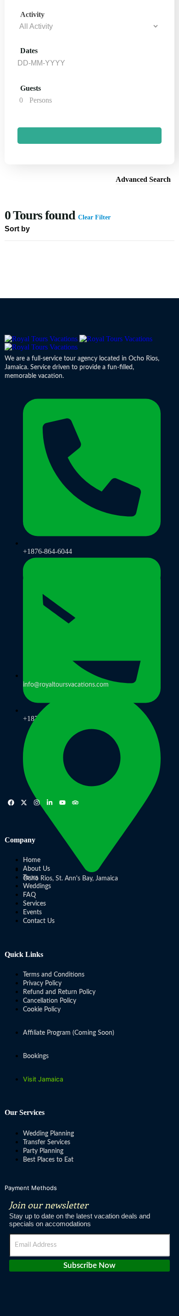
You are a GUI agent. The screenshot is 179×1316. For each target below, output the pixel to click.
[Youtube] (62, 802)
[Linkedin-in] (49, 802)
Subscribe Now (89, 1265)
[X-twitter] (23, 802)
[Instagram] (36, 802)
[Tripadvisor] (75, 802)
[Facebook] (11, 802)
